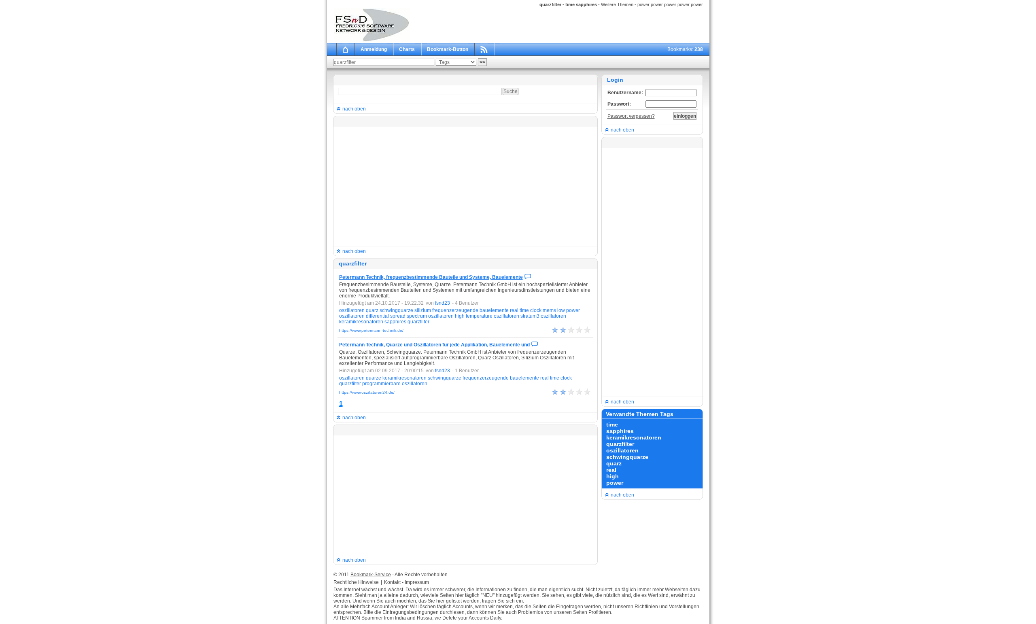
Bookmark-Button (447, 49)
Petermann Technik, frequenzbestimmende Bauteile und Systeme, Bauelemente (431, 277)
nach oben (353, 109)
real (514, 310)
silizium (422, 310)
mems (549, 310)
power (573, 310)
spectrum (417, 316)
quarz (372, 310)
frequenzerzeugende (455, 310)
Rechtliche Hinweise (356, 582)
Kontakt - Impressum (406, 582)
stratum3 (529, 316)
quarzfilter (418, 322)
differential (377, 316)
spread (397, 316)
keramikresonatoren (361, 322)
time (524, 310)
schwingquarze (396, 310)
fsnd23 (442, 303)
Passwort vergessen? (631, 116)
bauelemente (494, 310)
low (561, 310)
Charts (407, 49)
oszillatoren (352, 310)
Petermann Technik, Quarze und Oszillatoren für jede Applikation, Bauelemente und (434, 345)
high (460, 316)
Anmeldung (374, 49)
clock (535, 310)
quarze (373, 378)
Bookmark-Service (370, 574)
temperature (479, 316)
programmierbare (381, 383)
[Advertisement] (465, 185)
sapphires (395, 322)
